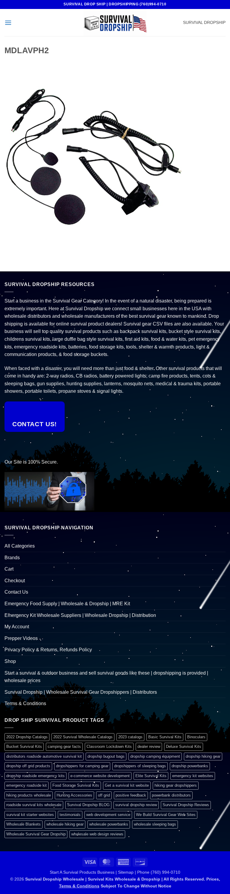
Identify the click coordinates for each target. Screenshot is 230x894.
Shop (10, 661)
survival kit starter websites (30, 814)
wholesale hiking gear (65, 824)
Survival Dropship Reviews (186, 805)
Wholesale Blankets (23, 824)
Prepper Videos (21, 638)
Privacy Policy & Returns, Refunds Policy (48, 649)
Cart (8, 568)
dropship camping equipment (155, 756)
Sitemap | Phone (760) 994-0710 (149, 872)
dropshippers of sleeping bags (140, 766)
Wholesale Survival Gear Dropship (36, 834)
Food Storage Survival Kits (75, 785)
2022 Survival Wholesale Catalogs (83, 737)
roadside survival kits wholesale (33, 805)
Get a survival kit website (127, 785)
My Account (16, 626)
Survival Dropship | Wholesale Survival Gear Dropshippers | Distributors (80, 692)
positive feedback (131, 795)
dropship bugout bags (106, 756)
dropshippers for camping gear (82, 766)
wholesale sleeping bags (155, 824)
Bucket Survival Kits (24, 746)
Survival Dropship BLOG (88, 805)
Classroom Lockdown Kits (109, 746)
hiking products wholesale (28, 795)
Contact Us (16, 592)
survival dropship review (136, 805)
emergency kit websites (192, 776)
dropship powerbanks (190, 766)
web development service (108, 814)
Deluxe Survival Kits (183, 746)
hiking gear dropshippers (176, 785)
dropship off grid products (28, 766)
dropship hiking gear (203, 756)
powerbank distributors (171, 795)
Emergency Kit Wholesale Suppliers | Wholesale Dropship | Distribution (80, 615)
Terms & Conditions (25, 703)
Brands (12, 557)
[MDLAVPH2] (94, 156)
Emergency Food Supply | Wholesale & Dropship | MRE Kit (67, 603)
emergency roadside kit (26, 785)
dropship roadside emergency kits (35, 776)
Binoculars (196, 737)
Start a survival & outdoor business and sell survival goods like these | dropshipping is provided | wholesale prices (106, 676)
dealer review (148, 746)
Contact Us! (34, 424)
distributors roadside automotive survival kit (44, 756)
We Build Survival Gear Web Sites (166, 814)
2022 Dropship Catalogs (27, 737)
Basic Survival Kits (164, 737)
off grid (104, 795)
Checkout (14, 580)
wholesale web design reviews (97, 834)
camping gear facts (64, 746)
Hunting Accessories (74, 795)
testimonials (70, 814)
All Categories (19, 545)
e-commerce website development (100, 776)
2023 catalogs (130, 737)
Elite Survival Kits (151, 776)
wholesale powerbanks (108, 824)
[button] (8, 22)
